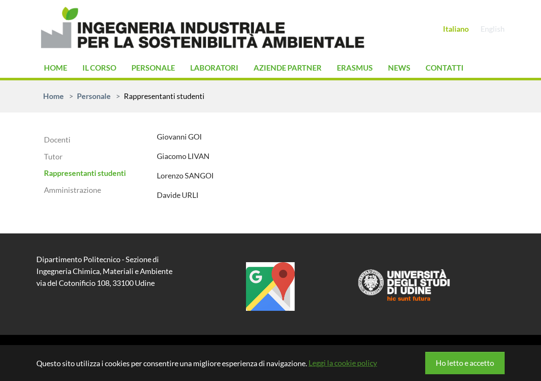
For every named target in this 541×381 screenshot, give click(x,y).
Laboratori (214, 67)
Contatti (445, 67)
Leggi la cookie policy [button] (343, 362)
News (399, 67)
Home (55, 67)
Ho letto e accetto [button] (465, 362)
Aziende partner (288, 67)
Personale (153, 67)
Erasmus (355, 67)
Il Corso (99, 67)
